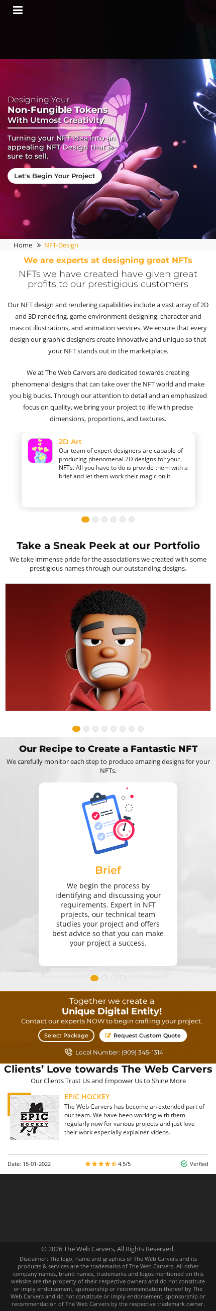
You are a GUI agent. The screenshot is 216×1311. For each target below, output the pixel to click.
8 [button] (141, 729)
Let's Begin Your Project (54, 176)
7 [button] (132, 729)
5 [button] (123, 519)
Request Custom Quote (146, 1035)
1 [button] (85, 519)
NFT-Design (61, 244)
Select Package (66, 1035)
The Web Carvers (133, 1202)
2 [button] (95, 519)
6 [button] (132, 519)
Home (23, 244)
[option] (108, 341)
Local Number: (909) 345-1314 (119, 1052)
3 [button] (104, 519)
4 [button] (114, 519)
